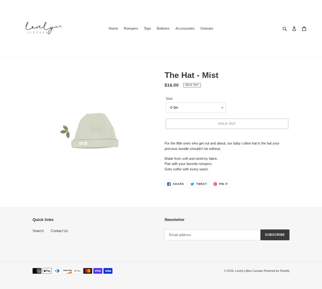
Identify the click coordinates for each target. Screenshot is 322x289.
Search (38, 231)
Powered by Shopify (276, 271)
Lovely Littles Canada (249, 271)
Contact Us (59, 231)
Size (169, 98)
